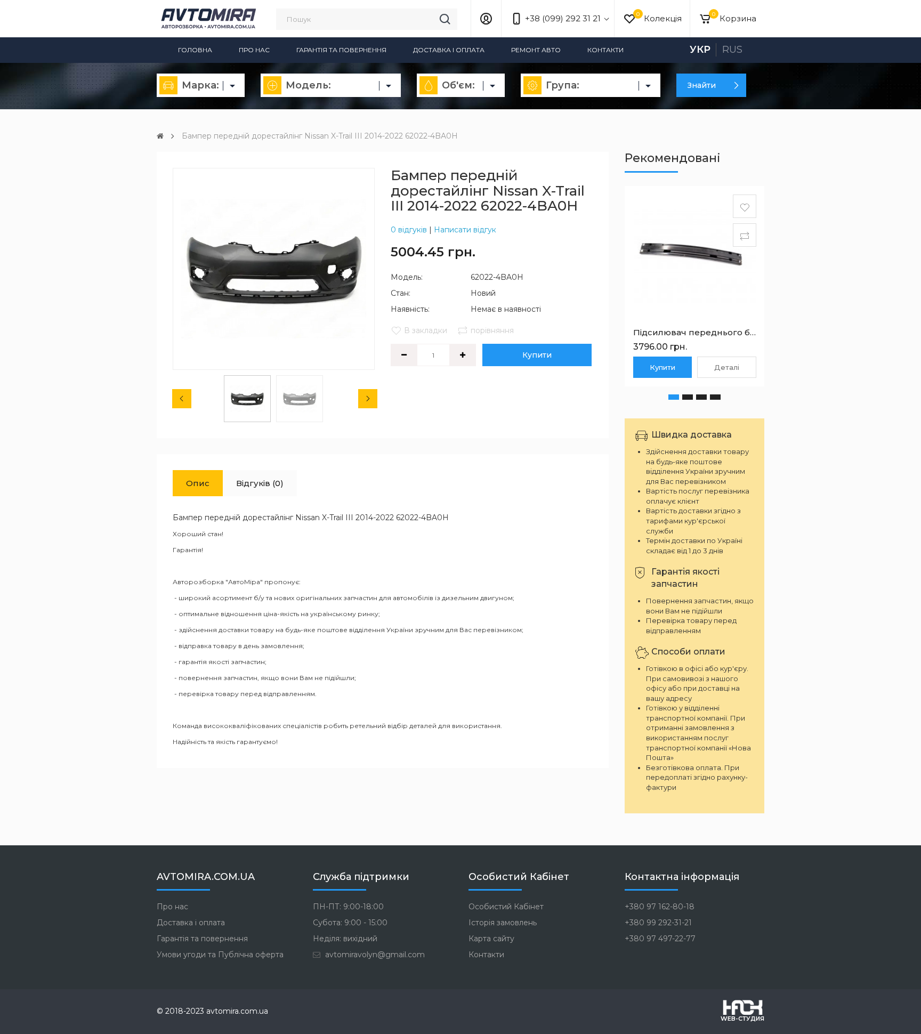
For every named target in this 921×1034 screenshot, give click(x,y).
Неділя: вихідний (345, 938)
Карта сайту (491, 938)
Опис (197, 483)
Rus (732, 49)
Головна (195, 50)
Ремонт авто (536, 50)
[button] (673, 397)
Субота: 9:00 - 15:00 (350, 922)
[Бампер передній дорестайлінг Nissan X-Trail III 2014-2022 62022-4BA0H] (273, 268)
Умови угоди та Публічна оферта (220, 954)
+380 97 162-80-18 (659, 906)
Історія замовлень (502, 922)
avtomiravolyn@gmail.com (374, 954)
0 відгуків (409, 230)
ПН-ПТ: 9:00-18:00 (348, 906)
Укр (700, 49)
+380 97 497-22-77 (660, 938)
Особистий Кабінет (506, 906)
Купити (537, 355)
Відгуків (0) (260, 483)
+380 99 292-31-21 (658, 922)
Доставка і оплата (448, 50)
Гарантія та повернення (341, 50)
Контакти (605, 50)
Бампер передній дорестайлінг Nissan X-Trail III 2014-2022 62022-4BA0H (320, 136)
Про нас (254, 50)
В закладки (425, 330)
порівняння (492, 330)
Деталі (726, 367)
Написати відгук (465, 230)
